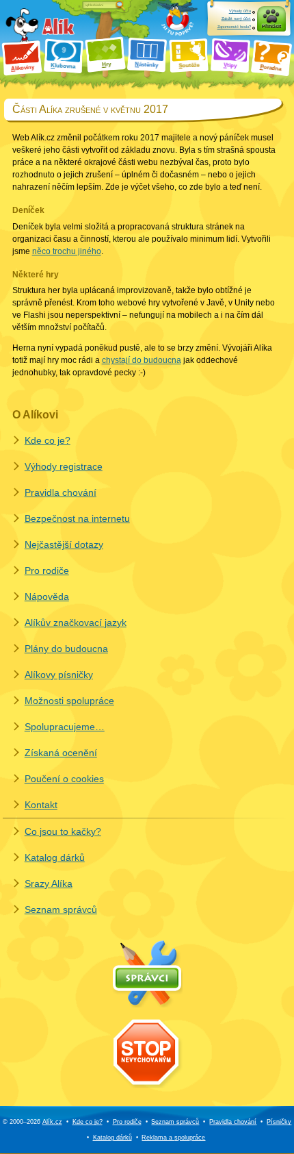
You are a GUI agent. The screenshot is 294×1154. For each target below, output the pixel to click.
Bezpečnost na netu (77, 518)
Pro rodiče (47, 570)
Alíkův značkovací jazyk (75, 622)
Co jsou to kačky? (63, 831)
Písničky (279, 1121)
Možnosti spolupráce (69, 700)
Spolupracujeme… (65, 726)
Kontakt (41, 804)
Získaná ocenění (61, 752)
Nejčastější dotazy (64, 544)
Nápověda (47, 596)
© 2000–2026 (32, 1121)
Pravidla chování (60, 492)
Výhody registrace (64, 466)
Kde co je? (47, 440)
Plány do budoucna (66, 648)
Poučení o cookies (64, 778)
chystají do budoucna (141, 360)
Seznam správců (61, 909)
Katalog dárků (55, 857)
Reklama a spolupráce (173, 1137)
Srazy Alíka (48, 883)
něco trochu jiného (66, 251)
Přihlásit (271, 26)
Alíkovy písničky (59, 674)
